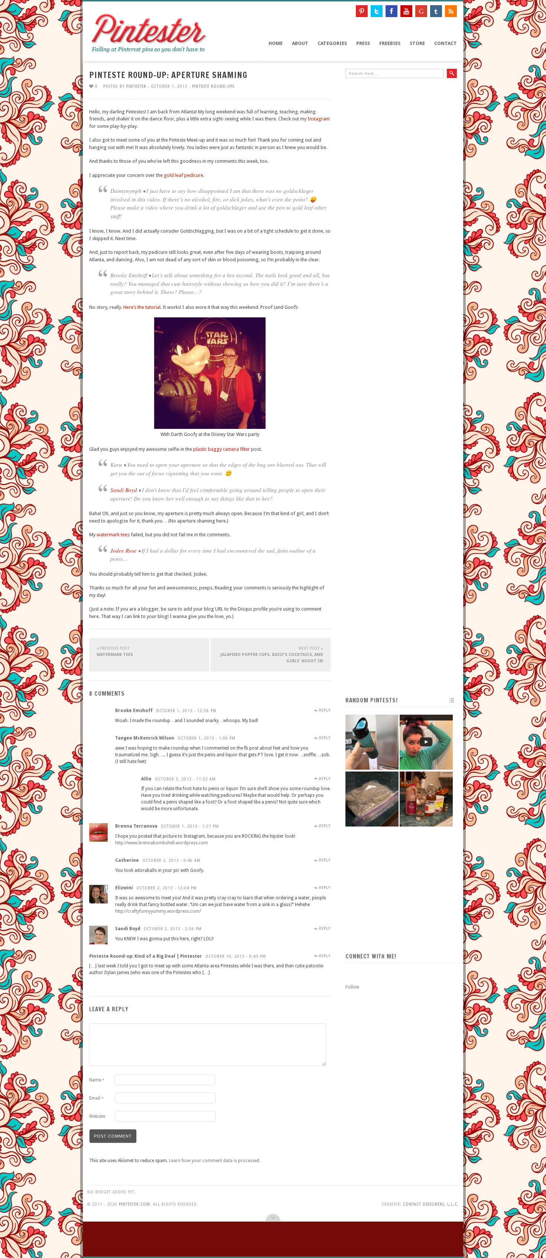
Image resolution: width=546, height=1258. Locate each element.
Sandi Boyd (123, 490)
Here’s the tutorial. (142, 307)
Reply (325, 710)
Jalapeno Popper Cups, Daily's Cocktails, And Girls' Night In (271, 654)
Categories (332, 43)
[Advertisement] (401, 139)
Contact (445, 43)
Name (96, 1080)
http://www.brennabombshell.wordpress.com (161, 842)
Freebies (389, 43)
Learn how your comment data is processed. (214, 1160)
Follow (352, 987)
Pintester (136, 86)
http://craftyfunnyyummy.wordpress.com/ (158, 911)
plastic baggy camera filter (221, 449)
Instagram (319, 119)
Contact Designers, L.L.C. (431, 1204)
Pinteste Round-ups (213, 86)
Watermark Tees (115, 651)
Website (97, 1116)
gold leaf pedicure (183, 175)
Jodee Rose (123, 550)
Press (363, 43)
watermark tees (113, 534)
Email (96, 1098)
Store (417, 43)
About (300, 43)
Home (276, 43)
